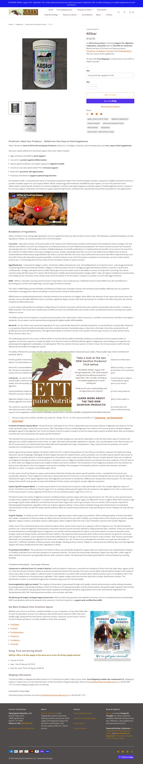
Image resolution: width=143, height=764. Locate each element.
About (98, 15)
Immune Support (94, 123)
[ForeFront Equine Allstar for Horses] (45, 64)
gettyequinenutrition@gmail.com (22, 728)
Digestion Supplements (120, 119)
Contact (109, 15)
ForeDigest (100, 51)
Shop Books (101, 10)
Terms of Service (80, 728)
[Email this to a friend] (101, 114)
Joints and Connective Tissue (36, 24)
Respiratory (105, 127)
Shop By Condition (84, 10)
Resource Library (69, 15)
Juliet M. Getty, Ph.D (49, 713)
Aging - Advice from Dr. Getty (98, 119)
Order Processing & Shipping (85, 718)
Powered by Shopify (44, 758)
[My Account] (124, 12)
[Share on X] (88, 114)
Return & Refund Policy (83, 713)
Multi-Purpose (93, 127)
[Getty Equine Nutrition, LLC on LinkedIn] (127, 752)
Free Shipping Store (64, 10)
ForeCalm (14, 644)
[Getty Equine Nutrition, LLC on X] (132, 752)
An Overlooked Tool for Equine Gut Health (119, 731)
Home (50, 10)
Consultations (87, 15)
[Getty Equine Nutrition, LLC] (23, 12)
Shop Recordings (51, 15)
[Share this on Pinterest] (96, 114)
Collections (19, 24)
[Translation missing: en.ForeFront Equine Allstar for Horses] (15, 107)
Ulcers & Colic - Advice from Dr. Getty (101, 132)
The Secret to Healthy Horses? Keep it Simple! (119, 736)
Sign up (109, 713)
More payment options (110, 106)
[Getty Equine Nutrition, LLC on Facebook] (122, 752)
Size (88, 70)
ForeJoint (109, 51)
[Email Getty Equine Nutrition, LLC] (118, 752)
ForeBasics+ (15, 640)
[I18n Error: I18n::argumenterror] (29, 116)
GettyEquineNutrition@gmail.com (104, 682)
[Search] (119, 12)
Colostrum (91, 51)
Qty (88, 82)
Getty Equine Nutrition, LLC (25, 758)
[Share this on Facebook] (92, 114)
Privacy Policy (79, 723)
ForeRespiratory (124, 51)
